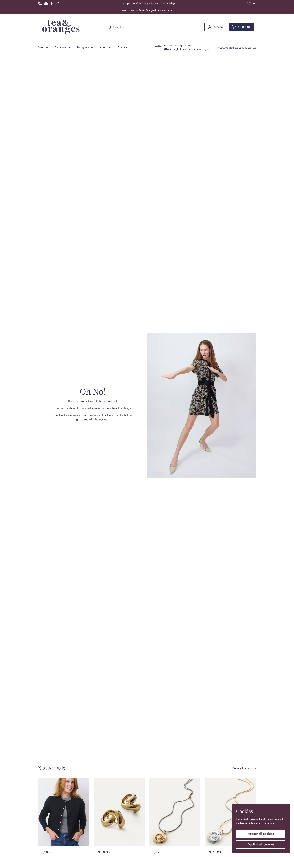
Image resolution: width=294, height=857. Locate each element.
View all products (244, 768)
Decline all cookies (261, 844)
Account (218, 27)
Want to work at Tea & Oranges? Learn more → (147, 10)
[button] (241, 27)
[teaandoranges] (61, 27)
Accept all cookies (261, 833)
